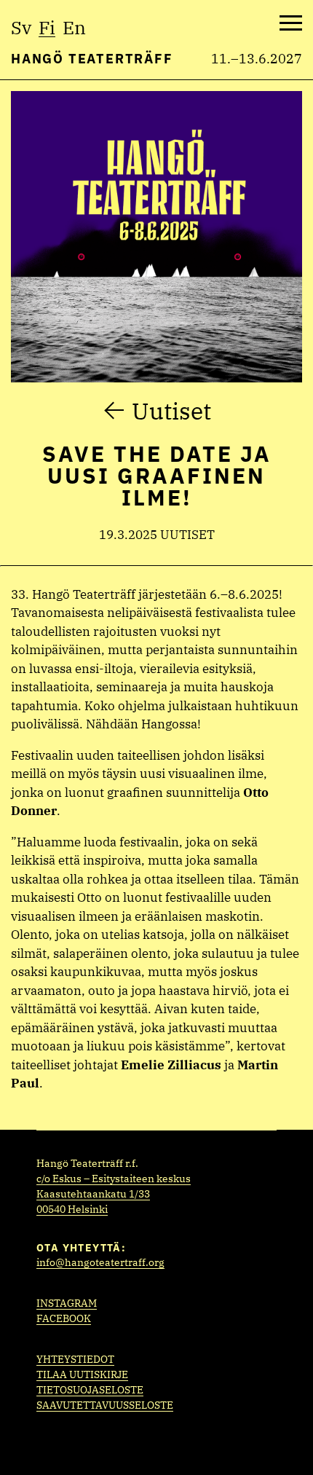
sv (21, 27)
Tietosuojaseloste (89, 1389)
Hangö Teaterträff (92, 58)
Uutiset (171, 411)
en (74, 27)
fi (47, 27)
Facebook (63, 1318)
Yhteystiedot (75, 1359)
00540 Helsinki (72, 1209)
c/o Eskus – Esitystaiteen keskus (113, 1178)
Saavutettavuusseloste (104, 1405)
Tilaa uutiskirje (82, 1374)
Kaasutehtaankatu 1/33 (93, 1193)
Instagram (66, 1303)
